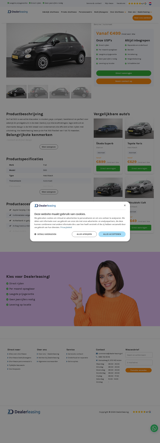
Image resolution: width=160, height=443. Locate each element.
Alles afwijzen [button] (84, 234)
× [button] (125, 205)
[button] (45, 234)
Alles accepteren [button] (112, 234)
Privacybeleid (66, 227)
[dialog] (80, 221)
